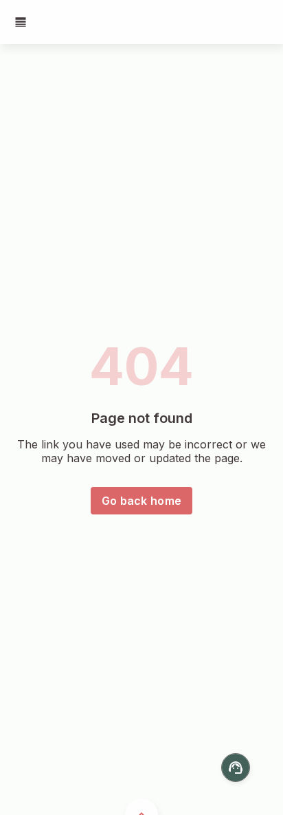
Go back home (142, 501)
